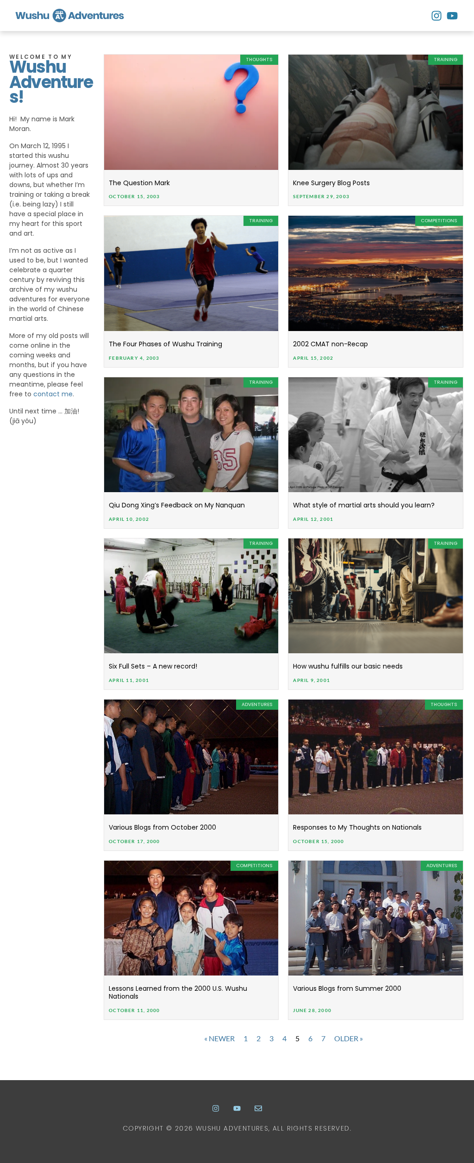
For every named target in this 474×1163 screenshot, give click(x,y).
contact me (53, 394)
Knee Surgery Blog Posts (331, 183)
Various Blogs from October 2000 (162, 827)
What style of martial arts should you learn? (364, 505)
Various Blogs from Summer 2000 (347, 988)
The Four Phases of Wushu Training (165, 344)
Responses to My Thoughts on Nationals (357, 827)
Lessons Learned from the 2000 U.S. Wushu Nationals (178, 992)
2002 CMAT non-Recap (330, 344)
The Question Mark (139, 183)
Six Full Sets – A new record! (153, 666)
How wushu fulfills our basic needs (348, 666)
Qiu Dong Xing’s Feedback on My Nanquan (177, 505)
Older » (348, 1038)
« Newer (219, 1038)
